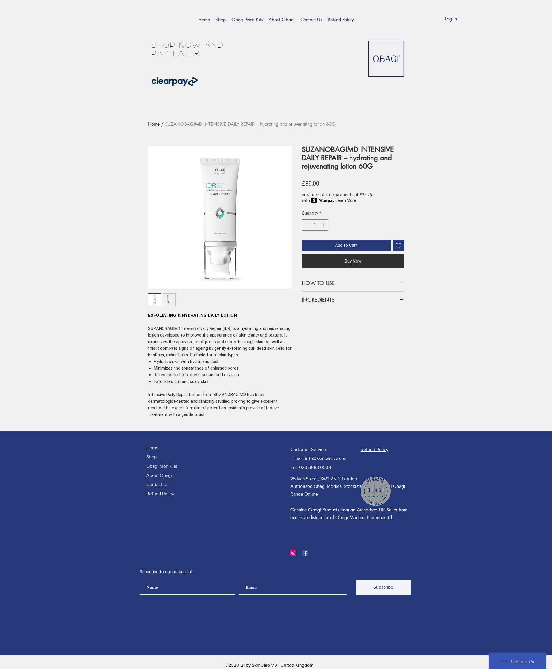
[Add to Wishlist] (398, 245)
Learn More (346, 200)
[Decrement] (306, 225)
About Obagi (159, 475)
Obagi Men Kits (161, 466)
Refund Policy (160, 493)
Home (154, 124)
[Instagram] (293, 553)
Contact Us (157, 484)
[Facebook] (305, 553)
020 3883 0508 (315, 467)
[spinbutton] (315, 225)
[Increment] (324, 225)
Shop (151, 456)
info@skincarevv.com (326, 458)
